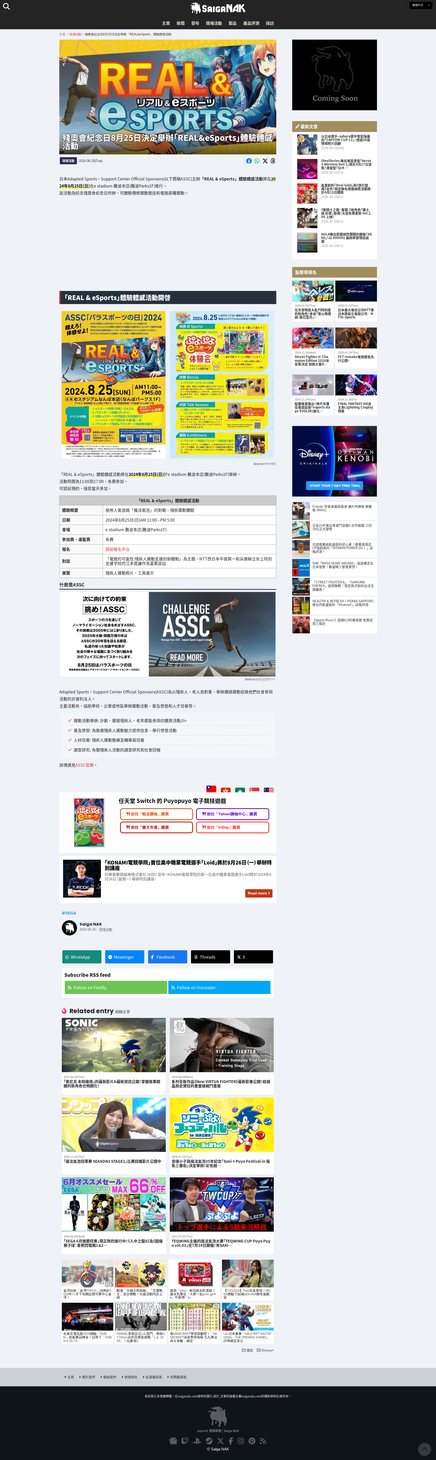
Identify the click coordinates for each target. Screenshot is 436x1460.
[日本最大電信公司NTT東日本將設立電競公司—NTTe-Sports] (356, 291)
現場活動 (214, 23)
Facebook (166, 957)
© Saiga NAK (218, 1449)
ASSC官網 (84, 765)
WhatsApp (80, 957)
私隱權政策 (154, 1376)
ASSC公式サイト (265, 679)
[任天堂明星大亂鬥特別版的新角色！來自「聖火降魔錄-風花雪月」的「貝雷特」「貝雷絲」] (313, 291)
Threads (207, 957)
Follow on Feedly (89, 987)
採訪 (270, 23)
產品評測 (251, 23)
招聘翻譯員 (178, 1376)
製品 (233, 23)
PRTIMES (270, 464)
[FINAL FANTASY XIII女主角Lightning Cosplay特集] (356, 384)
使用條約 (131, 1376)
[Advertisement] (167, 247)
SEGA (70, 913)
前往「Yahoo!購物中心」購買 (232, 814)
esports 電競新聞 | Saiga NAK (218, 1430)
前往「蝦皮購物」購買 (150, 814)
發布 (195, 23)
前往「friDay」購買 (223, 827)
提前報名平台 (117, 549)
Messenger (124, 957)
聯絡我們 (109, 1376)
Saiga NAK (218, 8)
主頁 (166, 23)
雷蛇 (250, 1350)
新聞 (181, 23)
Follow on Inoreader (196, 987)
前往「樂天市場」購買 (150, 827)
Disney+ (268, 1350)
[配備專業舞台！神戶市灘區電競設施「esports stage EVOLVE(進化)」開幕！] (313, 384)
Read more (257, 893)
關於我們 (88, 1376)
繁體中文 (418, 5)
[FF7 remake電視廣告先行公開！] (356, 338)
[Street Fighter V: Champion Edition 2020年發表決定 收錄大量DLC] (313, 338)
